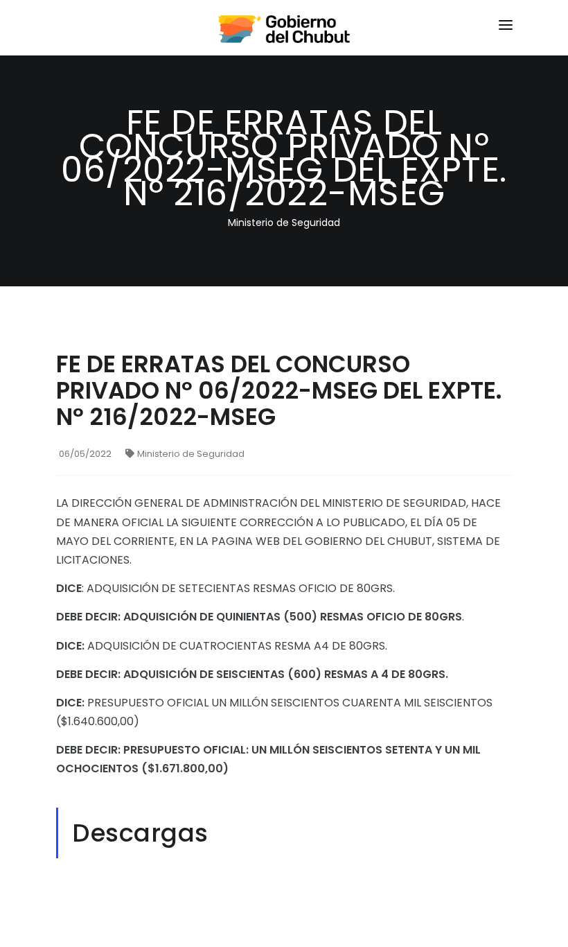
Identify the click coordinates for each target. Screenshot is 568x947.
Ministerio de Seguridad (191, 453)
